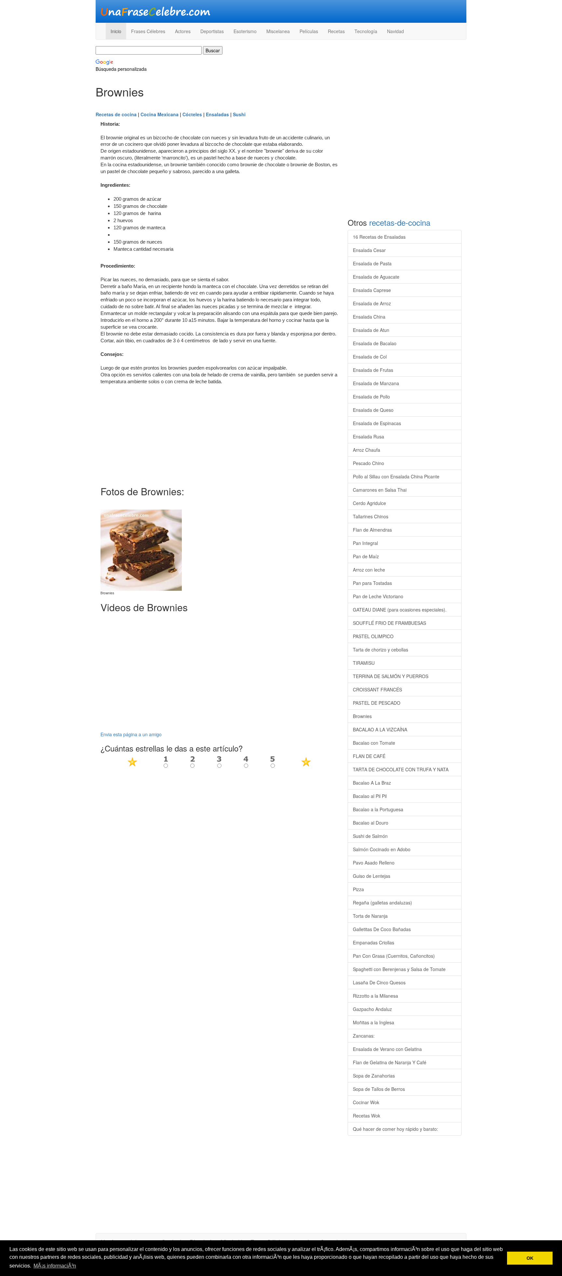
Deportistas (212, 31)
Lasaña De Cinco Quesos (379, 982)
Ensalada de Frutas (373, 370)
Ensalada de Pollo (371, 396)
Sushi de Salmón (370, 836)
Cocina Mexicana (159, 114)
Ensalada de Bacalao (374, 343)
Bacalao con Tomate (374, 742)
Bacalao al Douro (370, 822)
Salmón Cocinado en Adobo (381, 849)
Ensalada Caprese (372, 290)
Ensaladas (217, 114)
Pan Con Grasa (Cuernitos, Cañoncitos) (394, 956)
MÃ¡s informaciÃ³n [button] (54, 1266)
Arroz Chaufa (366, 450)
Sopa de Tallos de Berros (379, 1089)
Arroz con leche (369, 569)
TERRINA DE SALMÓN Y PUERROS (390, 676)
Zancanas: (364, 1035)
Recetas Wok (366, 1115)
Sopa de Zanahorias (374, 1075)
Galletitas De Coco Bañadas (382, 929)
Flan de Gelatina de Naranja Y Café (389, 1062)
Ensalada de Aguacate (376, 276)
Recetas (336, 31)
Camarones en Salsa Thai (380, 489)
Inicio (116, 31)
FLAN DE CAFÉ (369, 756)
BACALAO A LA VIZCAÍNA (380, 729)
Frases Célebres (148, 31)
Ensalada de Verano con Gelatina (387, 1049)
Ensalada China (369, 316)
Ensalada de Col (370, 356)
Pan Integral (365, 543)
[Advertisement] (219, 433)
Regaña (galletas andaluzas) (382, 902)
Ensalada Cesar (369, 250)
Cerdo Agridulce (369, 503)
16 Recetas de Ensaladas (379, 237)
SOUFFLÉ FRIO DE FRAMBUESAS (389, 623)
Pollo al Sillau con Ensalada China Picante (396, 476)
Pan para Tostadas (372, 583)
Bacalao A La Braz (372, 782)
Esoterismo (245, 31)
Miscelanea (278, 31)
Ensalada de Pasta (372, 263)
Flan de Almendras (372, 529)
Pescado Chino (368, 463)
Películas (309, 31)
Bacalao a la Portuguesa (378, 809)
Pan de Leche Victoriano (378, 596)
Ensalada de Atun (371, 330)
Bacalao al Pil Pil (370, 796)
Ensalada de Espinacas (377, 423)
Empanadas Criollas (373, 942)
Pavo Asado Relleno (374, 862)
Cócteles (192, 114)
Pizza (358, 889)
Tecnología (366, 31)
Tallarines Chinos (370, 516)
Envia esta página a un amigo (131, 734)
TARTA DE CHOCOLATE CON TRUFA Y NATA (400, 769)
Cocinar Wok (366, 1102)
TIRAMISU (364, 663)
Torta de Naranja (370, 916)
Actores (183, 31)
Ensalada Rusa (368, 436)
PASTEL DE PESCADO (376, 703)
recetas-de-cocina (399, 222)
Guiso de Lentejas (371, 876)
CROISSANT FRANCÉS (377, 689)
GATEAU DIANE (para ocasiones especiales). (400, 609)
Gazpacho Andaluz (372, 1009)
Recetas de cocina (116, 114)
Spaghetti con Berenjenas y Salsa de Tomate (399, 969)
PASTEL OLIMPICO (373, 636)
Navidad (395, 31)
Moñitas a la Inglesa (373, 1022)
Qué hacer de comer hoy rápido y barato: (395, 1129)
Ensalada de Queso (373, 410)
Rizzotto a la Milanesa (375, 995)
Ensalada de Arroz (372, 303)
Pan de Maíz (366, 556)
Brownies (362, 716)
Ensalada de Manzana (376, 383)
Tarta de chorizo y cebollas (380, 649)
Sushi (239, 114)
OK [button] (530, 1258)
